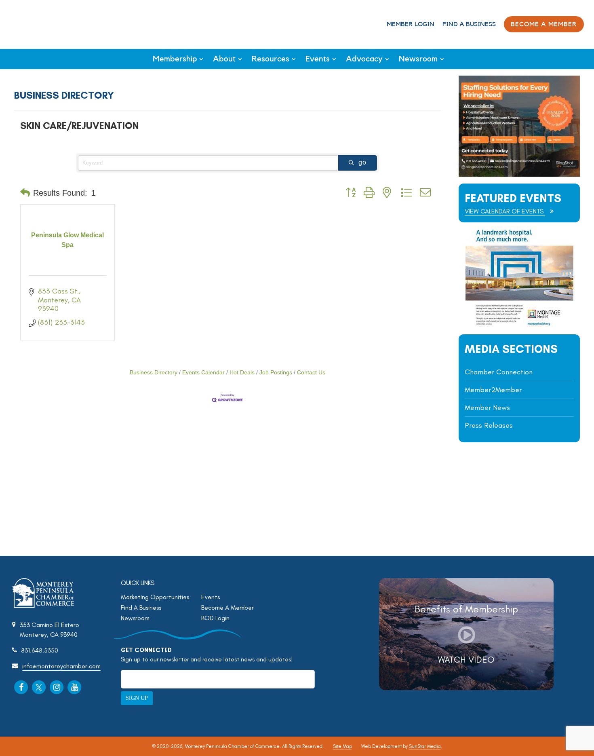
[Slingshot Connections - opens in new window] (519, 174)
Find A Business (469, 24)
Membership (175, 59)
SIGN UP (137, 698)
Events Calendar (203, 373)
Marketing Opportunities (155, 597)
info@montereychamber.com (61, 666)
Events (317, 59)
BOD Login (215, 618)
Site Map (342, 746)
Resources (270, 59)
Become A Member (227, 607)
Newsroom (418, 59)
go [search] (362, 162)
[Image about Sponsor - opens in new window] (519, 325)
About (224, 59)
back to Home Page (40, 23)
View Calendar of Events (505, 211)
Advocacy (364, 59)
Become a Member (544, 24)
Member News (487, 407)
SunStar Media (425, 746)
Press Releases (489, 425)
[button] (25, 193)
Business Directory (153, 373)
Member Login (410, 24)
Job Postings (275, 373)
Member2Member (493, 389)
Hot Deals (242, 373)
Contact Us (311, 373)
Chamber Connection (499, 371)
